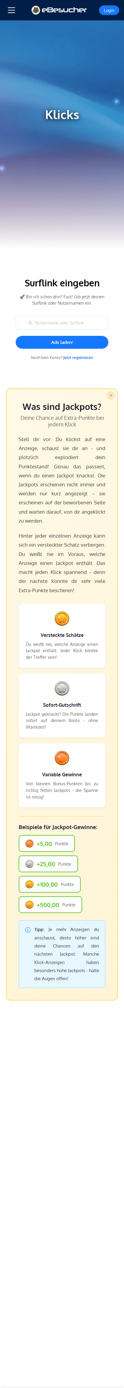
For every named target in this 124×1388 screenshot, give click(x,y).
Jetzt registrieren (78, 357)
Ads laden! (62, 342)
